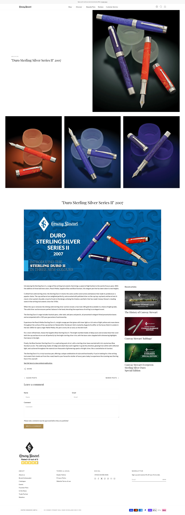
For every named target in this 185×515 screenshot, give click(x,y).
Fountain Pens (23, 488)
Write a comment (33, 426)
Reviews (100, 7)
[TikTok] (105, 479)
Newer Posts (111, 378)
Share (29, 369)
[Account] (157, 6)
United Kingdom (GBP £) (29, 510)
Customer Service (112, 7)
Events (21, 484)
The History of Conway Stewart (141, 312)
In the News (23, 491)
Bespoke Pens (90, 7)
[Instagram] (95, 479)
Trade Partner (23, 494)
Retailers (22, 497)
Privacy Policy (61, 478)
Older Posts (31, 378)
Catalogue (22, 481)
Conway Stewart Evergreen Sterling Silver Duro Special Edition (139, 367)
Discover (79, 7)
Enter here (104, 2)
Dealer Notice (61, 475)
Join (164, 479)
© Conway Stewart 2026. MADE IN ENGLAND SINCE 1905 (62, 510)
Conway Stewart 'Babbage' (138, 338)
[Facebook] (98, 479)
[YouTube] (111, 479)
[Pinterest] (108, 479)
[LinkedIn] (114, 479)
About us (22, 475)
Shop (70, 7)
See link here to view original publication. (38, 363)
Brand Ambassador (25, 478)
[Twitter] (102, 479)
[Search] (161, 6)
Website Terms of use (64, 481)
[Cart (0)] (165, 6)
